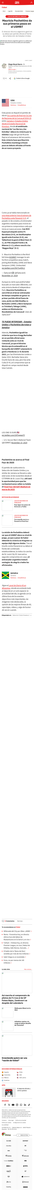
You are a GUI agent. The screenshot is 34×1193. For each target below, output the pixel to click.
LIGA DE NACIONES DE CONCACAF (17, 16)
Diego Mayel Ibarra (15, 64)
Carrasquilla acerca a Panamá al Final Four (21, 520)
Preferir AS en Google (23, 78)
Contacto (4, 1120)
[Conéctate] (31, 2)
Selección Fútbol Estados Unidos (23, 615)
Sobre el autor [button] (12, 69)
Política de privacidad (20, 1120)
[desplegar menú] (2, 2)
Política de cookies (6, 1122)
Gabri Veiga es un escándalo (14, 957)
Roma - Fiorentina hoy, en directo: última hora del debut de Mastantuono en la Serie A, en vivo (17, 937)
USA (13, 100)
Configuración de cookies (19, 1122)
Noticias (13, 105)
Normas (19, 921)
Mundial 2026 (19, 11)
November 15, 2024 (10, 275)
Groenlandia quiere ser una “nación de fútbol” (14, 1059)
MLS (4, 11)
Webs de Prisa (24, 1135)
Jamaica (14, 573)
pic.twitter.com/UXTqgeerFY (13, 435)
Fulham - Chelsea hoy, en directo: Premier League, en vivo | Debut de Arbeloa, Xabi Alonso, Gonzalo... (17, 945)
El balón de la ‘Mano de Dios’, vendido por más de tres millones (16, 952)
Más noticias (27, 969)
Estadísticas (22, 105)
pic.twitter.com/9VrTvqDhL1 (13, 268)
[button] (5, 78)
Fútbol (4, 7)
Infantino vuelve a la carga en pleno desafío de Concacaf (23, 1023)
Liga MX (10, 11)
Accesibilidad (5, 1125)
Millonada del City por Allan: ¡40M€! (17, 931)
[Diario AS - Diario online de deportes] (17, 2)
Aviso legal (11, 1120)
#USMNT (12, 257)
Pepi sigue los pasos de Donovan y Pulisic (22, 506)
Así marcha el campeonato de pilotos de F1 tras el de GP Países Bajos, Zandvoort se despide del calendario (16, 999)
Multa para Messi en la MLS (23, 1009)
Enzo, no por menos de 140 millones (14, 961)
